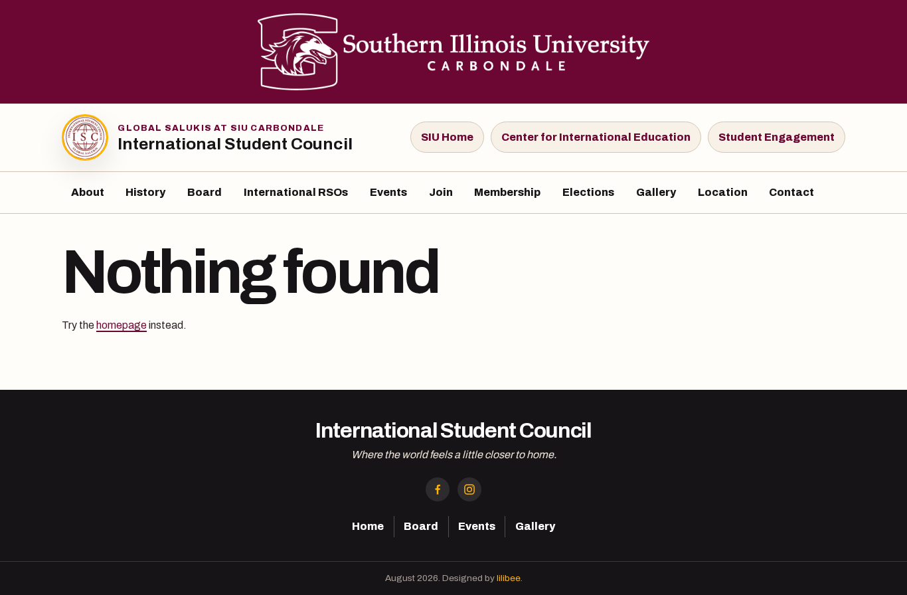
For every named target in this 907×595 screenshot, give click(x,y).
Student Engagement (776, 137)
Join (441, 192)
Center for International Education (596, 137)
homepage (121, 325)
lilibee (509, 578)
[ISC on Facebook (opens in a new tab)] (438, 489)
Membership (507, 192)
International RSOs (296, 192)
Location (723, 192)
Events (388, 192)
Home (368, 526)
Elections (588, 192)
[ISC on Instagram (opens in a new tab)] (469, 489)
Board (204, 192)
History (145, 192)
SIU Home (447, 137)
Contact (791, 192)
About (87, 192)
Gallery (656, 192)
